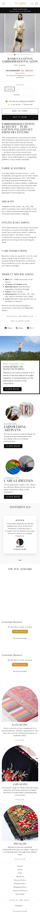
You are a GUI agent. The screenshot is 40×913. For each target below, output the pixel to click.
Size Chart (20, 894)
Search (20, 866)
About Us (20, 877)
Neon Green (29, 95)
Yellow (17, 95)
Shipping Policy (20, 887)
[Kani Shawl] (20, 704)
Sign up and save (19, 900)
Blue (8, 95)
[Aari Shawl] (20, 763)
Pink (31, 89)
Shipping (20, 75)
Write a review (20, 631)
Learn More (12, 389)
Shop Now (20, 859)
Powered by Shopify (20, 911)
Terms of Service (20, 891)
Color (20, 85)
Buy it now (20, 117)
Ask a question (20, 321)
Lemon (10, 89)
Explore (20, 740)
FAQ (20, 873)
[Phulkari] (20, 823)
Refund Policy (20, 884)
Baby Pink (21, 89)
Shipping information (20, 316)
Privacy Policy (20, 880)
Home (20, 870)
